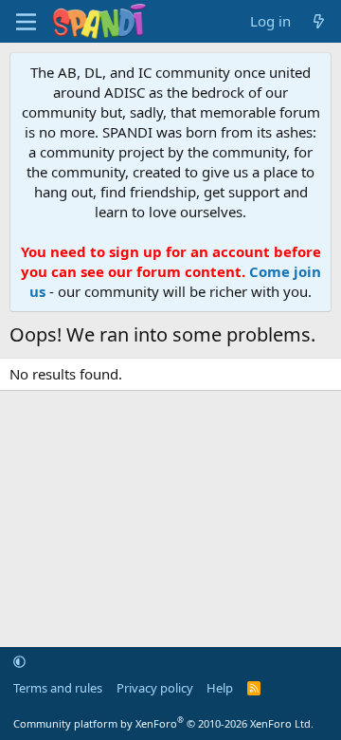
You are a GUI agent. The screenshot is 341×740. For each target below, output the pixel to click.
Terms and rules (57, 687)
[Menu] (26, 22)
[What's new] (318, 21)
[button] (19, 661)
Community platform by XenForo (163, 723)
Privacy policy (155, 687)
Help (219, 687)
